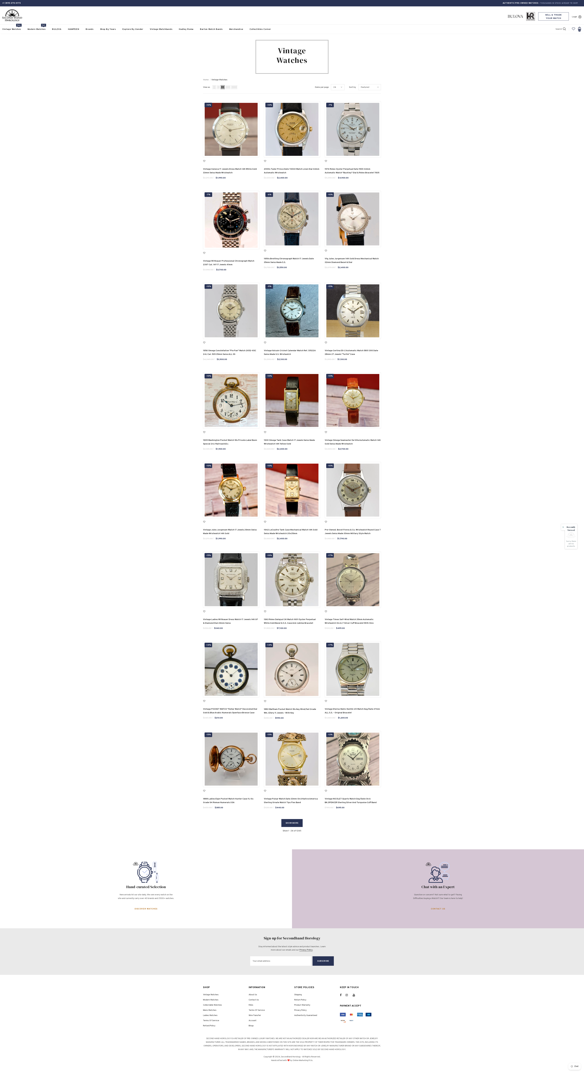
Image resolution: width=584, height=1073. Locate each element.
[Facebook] (342, 995)
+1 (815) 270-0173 (11, 3)
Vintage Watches (219, 80)
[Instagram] (348, 995)
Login (574, 17)
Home (206, 80)
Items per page (322, 87)
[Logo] (12, 15)
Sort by (352, 87)
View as (206, 87)
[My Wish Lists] (573, 30)
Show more (292, 823)
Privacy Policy (306, 950)
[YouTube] (355, 995)
